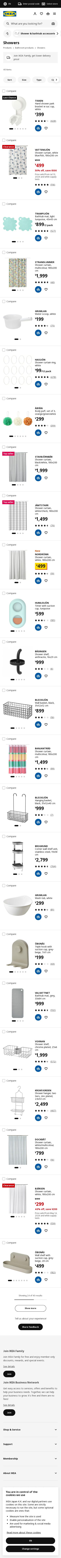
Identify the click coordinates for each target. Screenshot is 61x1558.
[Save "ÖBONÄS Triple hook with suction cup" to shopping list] (46, 971)
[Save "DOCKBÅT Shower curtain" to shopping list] (46, 1167)
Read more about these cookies (24, 1532)
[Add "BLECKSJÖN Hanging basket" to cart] (38, 822)
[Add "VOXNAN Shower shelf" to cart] (38, 1068)
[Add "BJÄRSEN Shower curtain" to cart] (38, 1230)
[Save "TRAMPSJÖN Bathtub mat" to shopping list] (46, 238)
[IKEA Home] (9, 13)
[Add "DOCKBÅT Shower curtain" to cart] (38, 1167)
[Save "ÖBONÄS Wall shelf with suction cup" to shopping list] (46, 1279)
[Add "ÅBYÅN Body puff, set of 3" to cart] (38, 432)
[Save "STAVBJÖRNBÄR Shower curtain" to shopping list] (46, 478)
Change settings (30, 1548)
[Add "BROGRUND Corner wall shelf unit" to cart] (38, 873)
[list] (30, 33)
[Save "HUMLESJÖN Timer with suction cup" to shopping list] (46, 627)
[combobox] (27, 24)
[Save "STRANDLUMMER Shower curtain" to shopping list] (46, 289)
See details (9, 1366)
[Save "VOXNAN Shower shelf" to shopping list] (46, 1068)
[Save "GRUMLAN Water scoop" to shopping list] (46, 333)
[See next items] (57, 33)
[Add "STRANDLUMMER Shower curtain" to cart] (38, 289)
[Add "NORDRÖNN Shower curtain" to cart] (38, 580)
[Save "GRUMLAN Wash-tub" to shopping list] (46, 917)
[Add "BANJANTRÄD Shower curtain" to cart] (38, 776)
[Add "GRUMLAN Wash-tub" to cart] (38, 917)
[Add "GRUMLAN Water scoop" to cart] (38, 333)
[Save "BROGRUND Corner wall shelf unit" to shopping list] (46, 873)
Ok (30, 1540)
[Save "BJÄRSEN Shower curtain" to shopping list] (46, 1230)
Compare (11, 91)
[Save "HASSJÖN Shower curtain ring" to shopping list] (46, 384)
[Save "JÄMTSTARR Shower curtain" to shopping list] (46, 532)
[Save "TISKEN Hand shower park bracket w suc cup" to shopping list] (46, 128)
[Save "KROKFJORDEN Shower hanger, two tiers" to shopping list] (46, 1118)
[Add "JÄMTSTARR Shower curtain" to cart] (38, 532)
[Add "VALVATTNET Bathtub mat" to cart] (38, 1017)
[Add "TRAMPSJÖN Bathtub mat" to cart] (38, 238)
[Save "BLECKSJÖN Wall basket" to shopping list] (46, 724)
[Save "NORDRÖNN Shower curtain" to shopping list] (46, 580)
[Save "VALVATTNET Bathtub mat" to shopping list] (46, 1017)
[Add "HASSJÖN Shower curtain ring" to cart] (38, 384)
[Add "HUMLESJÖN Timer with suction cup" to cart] (38, 627)
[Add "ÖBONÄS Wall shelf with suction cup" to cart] (38, 1279)
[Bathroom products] (7, 33)
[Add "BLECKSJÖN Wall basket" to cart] (38, 724)
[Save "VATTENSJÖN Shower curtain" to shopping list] (46, 192)
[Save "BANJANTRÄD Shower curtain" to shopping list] (46, 776)
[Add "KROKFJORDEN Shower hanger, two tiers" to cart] (38, 1118)
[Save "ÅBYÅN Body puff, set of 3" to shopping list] (46, 432)
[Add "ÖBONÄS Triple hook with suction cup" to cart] (38, 971)
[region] (30, 1521)
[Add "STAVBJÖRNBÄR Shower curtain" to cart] (38, 478)
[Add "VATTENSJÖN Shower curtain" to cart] (38, 192)
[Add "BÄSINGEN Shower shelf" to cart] (38, 676)
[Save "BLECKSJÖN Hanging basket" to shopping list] (46, 822)
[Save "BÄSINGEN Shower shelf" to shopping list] (46, 676)
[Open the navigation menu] (54, 13)
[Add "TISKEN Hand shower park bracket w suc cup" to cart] (38, 128)
